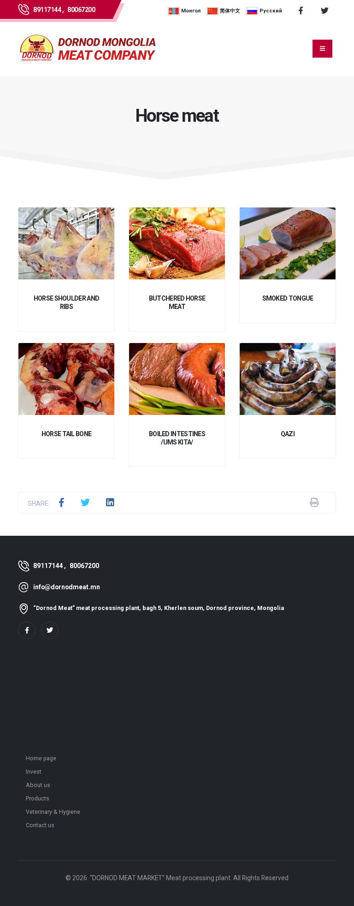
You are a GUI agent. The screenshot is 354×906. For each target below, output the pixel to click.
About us (38, 785)
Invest (33, 771)
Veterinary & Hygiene (53, 811)
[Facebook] (26, 630)
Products (37, 798)
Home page (41, 758)
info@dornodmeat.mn (66, 587)
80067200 (81, 9)
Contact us (40, 825)
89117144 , (48, 9)
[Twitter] (50, 630)
